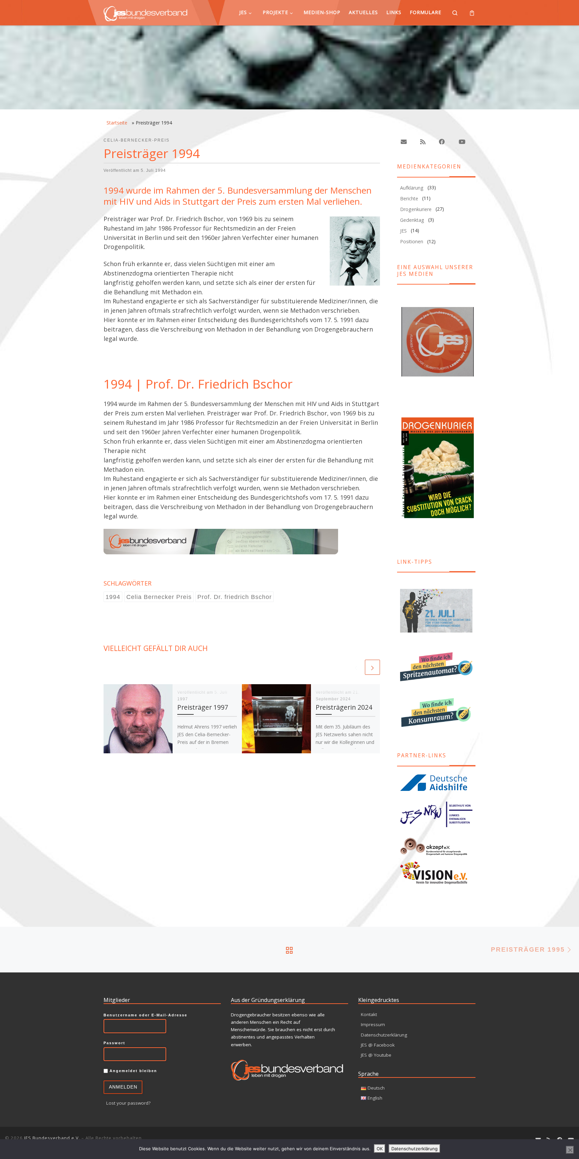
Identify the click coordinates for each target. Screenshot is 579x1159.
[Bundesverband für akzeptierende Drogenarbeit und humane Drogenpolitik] (436, 847)
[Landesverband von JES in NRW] (436, 814)
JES (403, 231)
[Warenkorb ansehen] (471, 12)
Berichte (409, 198)
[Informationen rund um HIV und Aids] (436, 782)
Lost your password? (128, 1103)
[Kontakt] (403, 142)
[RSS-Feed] (422, 142)
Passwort (114, 1043)
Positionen (411, 241)
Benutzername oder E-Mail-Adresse (145, 1015)
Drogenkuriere (416, 209)
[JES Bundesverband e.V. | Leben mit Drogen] (145, 12)
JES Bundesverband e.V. (52, 1138)
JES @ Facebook (378, 1045)
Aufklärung (412, 188)
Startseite (117, 122)
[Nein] (570, 1150)
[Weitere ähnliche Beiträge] (372, 667)
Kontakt (369, 1014)
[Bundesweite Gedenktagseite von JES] (436, 611)
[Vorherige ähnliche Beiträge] (356, 667)
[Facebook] (442, 142)
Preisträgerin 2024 (344, 707)
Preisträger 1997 (202, 707)
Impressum (373, 1024)
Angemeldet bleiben (132, 1071)
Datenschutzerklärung (384, 1035)
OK (380, 1148)
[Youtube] (462, 142)
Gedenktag (412, 220)
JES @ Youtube (376, 1055)
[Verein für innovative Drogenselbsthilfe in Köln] (436, 873)
